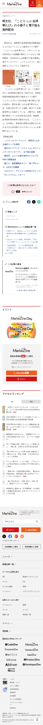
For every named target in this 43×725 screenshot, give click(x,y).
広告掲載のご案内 (11, 546)
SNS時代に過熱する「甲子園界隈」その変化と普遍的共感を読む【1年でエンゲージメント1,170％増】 (23, 491)
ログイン (23, 379)
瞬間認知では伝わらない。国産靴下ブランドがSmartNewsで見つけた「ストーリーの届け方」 (23, 436)
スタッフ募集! (14, 686)
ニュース (6, 556)
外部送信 (13, 708)
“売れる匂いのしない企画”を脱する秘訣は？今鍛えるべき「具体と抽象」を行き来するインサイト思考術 (23, 454)
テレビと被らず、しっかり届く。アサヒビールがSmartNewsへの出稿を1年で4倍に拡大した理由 (23, 463)
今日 (12, 402)
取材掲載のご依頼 (31, 546)
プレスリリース (12, 219)
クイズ (25, 609)
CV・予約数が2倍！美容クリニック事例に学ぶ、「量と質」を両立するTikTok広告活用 (23, 445)
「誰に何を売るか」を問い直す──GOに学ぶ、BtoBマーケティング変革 (22, 482)
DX (3, 576)
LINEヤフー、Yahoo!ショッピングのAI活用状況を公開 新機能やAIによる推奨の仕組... (22, 233)
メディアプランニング (31, 591)
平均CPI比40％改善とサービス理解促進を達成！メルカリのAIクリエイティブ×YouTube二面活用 (23, 426)
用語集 (5, 631)
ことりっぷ (11, 216)
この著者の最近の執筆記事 (26, 290)
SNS (24, 586)
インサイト (6, 591)
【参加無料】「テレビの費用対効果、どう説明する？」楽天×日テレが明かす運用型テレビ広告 (22, 247)
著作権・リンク (15, 682)
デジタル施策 (7, 586)
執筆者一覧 (27, 614)
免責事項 (13, 692)
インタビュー (7, 604)
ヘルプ (12, 679)
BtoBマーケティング (30, 576)
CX (24, 581)
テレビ (4, 581)
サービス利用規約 (15, 699)
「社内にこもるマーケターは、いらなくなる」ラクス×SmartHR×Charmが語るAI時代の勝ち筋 (23, 409)
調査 (24, 604)
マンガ (4, 609)
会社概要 (13, 696)
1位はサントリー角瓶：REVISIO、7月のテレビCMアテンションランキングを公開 (22, 240)
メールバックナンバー (23, 367)
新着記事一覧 (8, 564)
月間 (31, 402)
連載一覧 (5, 614)
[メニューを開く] (3, 3)
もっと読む (9, 253)
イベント (6, 623)
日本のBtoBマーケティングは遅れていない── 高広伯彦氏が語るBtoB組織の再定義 (23, 418)
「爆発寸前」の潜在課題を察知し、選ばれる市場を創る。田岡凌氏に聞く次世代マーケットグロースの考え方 (23, 473)
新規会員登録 (22, 373)
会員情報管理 (14, 689)
